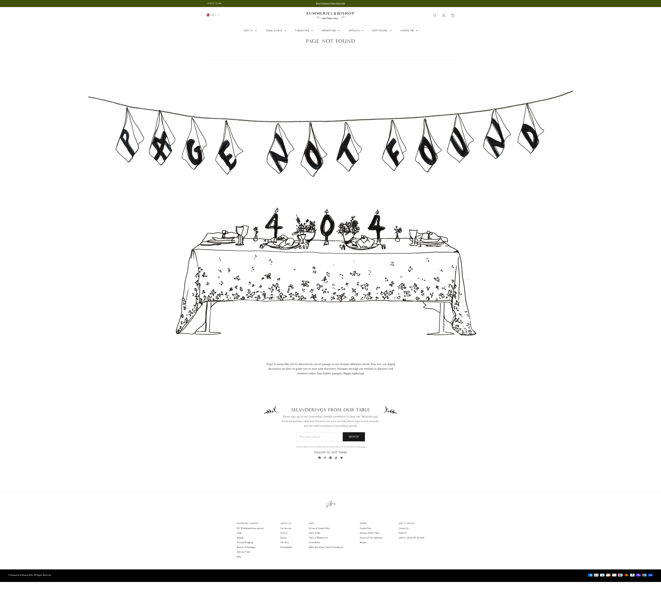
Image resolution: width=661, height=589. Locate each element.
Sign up (354, 437)
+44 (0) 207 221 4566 (214, 3)
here (363, 447)
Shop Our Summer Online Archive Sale (330, 3)
